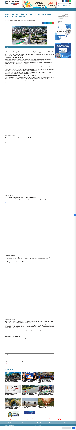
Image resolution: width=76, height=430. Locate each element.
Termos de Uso (51, 421)
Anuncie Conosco (65, 421)
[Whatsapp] (70, 1)
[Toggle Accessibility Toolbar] (74, 428)
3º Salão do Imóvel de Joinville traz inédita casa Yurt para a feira (46, 406)
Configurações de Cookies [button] (67, 428)
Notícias (27, 8)
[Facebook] (63, 1)
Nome (6, 350)
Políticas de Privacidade (37, 421)
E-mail (6, 353)
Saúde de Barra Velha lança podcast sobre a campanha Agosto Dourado (29, 380)
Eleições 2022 (21, 8)
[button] (43, 22)
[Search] (70, 3)
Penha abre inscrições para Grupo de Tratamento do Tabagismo (11, 393)
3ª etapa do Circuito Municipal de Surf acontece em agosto (29, 406)
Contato (65, 8)
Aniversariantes (45, 8)
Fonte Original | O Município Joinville (10, 331)
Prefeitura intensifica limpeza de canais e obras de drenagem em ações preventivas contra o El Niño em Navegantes (12, 406)
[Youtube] (68, 1)
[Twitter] (65, 1)
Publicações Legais (59, 8)
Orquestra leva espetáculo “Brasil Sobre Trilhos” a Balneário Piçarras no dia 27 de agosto (45, 380)
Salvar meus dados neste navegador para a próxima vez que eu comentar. (18, 360)
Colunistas (38, 8)
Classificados (51, 8)
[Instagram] (62, 1)
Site (5, 357)
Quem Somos (15, 8)
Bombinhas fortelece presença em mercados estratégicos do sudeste (11, 380)
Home (10, 8)
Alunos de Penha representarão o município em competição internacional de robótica (46, 393)
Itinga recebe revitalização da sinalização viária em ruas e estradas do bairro (29, 393)
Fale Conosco (23, 421)
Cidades (32, 8)
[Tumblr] (67, 1)
